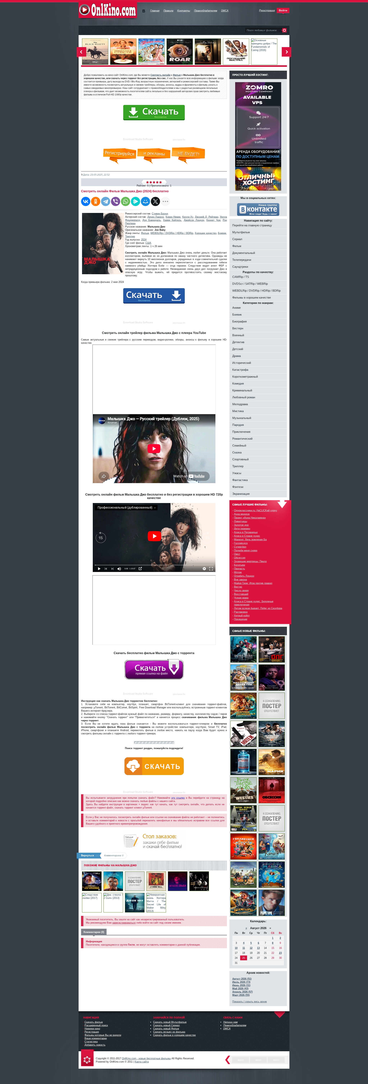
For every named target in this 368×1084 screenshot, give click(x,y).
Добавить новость (95, 1044)
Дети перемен (242, 528)
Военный (238, 335)
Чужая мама (241, 597)
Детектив (238, 342)
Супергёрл (240, 546)
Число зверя (241, 590)
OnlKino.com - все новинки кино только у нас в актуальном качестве (88, 1058)
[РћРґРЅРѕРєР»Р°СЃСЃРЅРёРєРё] (95, 201)
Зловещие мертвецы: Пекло (250, 561)
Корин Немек (173, 216)
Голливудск (241, 543)
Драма (236, 356)
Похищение (240, 619)
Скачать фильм (94, 1022)
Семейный (239, 445)
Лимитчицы (240, 521)
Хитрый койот (242, 615)
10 (236, 948)
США (148, 242)
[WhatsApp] (125, 201)
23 (280, 952)
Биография (239, 321)
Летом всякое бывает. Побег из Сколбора (258, 608)
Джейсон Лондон (194, 220)
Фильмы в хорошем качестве (251, 297)
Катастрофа (240, 369)
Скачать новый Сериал (166, 1025)
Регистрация (92, 1031)
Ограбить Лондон (244, 575)
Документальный (243, 252)
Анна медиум (242, 514)
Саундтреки (240, 266)
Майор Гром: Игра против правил (253, 583)
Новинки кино (92, 1028)
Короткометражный (245, 376)
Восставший (241, 594)
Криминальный (242, 390)
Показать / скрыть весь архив (249, 1001)
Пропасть (239, 568)
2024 (143, 239)
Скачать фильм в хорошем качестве (174, 1035)
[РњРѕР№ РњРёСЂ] (145, 201)
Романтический (242, 438)
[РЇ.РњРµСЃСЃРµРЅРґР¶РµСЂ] (135, 201)
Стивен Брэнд (160, 213)
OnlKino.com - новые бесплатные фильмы (146, 1058)
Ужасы (236, 473)
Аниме (236, 307)
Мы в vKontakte (143, 11)
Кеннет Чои (213, 220)
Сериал (237, 239)
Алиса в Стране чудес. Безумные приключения (253, 603)
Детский (237, 349)
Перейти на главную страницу (252, 225)
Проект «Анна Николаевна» (250, 517)
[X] (155, 201)
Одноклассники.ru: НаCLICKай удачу (255, 510)
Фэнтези (237, 486)
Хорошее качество (205, 233)
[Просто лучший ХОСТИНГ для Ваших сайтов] (258, 189)
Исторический (241, 362)
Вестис (238, 586)
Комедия (238, 383)
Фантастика (240, 480)
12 (251, 948)
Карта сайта (142, 1061)
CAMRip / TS (240, 276)
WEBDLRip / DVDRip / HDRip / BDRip (171, 233)
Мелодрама (240, 404)
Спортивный (240, 459)
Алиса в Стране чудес (247, 535)
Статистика (91, 1041)
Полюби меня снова (245, 550)
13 (258, 948)
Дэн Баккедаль (151, 220)
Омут (237, 554)
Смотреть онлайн (160, 75)
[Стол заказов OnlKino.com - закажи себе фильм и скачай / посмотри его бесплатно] (154, 839)
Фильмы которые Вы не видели (103, 1035)
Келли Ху (187, 216)
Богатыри (239, 565)
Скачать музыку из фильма (169, 1031)
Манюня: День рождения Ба (250, 539)
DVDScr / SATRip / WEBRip (250, 283)
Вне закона (240, 579)
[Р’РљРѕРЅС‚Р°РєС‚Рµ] (85, 201)
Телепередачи (241, 259)
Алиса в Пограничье (246, 532)
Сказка (237, 452)
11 (243, 948)
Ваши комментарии (96, 1038)
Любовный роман (243, 397)
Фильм (145, 233)
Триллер (130, 236)
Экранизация (241, 493)
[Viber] (115, 201)
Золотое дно (241, 525)
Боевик (222, 233)
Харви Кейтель (172, 220)
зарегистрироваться (124, 922)
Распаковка (240, 611)
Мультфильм (241, 232)
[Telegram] (105, 201)
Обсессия (239, 557)
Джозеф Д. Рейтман (206, 216)
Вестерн (237, 328)
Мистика (238, 411)
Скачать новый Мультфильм (169, 1022)
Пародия (238, 424)
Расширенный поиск (96, 1025)
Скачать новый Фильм (166, 1028)
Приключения (241, 431)
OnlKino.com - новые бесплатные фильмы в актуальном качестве (108, 9)
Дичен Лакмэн (155, 216)
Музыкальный (241, 418)
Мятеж (238, 572)
